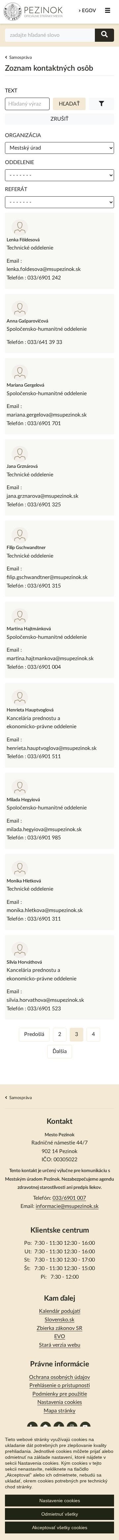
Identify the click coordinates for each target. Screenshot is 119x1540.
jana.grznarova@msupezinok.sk (42, 496)
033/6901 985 (44, 837)
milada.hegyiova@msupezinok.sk (44, 829)
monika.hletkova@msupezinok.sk (45, 910)
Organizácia (23, 135)
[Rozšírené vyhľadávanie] (101, 104)
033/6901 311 (44, 919)
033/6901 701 (44, 423)
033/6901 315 (44, 586)
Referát (16, 189)
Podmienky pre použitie (59, 1394)
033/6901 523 (44, 1008)
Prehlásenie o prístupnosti (59, 1385)
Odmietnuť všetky (59, 1514)
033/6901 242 (44, 277)
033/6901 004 (44, 667)
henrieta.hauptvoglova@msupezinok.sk (52, 748)
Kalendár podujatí (59, 1311)
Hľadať (69, 104)
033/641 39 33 (44, 342)
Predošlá (34, 1034)
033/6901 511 (44, 756)
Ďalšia (60, 1051)
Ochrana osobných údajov (59, 1377)
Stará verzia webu (59, 1345)
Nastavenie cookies (59, 1500)
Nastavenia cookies (59, 1402)
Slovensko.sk (59, 1319)
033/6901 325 (44, 504)
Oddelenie (19, 162)
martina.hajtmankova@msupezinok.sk (50, 658)
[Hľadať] (104, 35)
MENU (107, 10)
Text (11, 90)
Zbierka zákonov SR (59, 1328)
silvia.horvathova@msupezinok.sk (45, 1000)
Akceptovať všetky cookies (59, 1527)
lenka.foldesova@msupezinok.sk (44, 269)
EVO (59, 1336)
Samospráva (20, 58)
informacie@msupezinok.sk (67, 1206)
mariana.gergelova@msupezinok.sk (47, 415)
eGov (89, 10)
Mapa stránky (59, 1410)
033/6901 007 (69, 1198)
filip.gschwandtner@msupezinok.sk (47, 577)
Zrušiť (59, 119)
